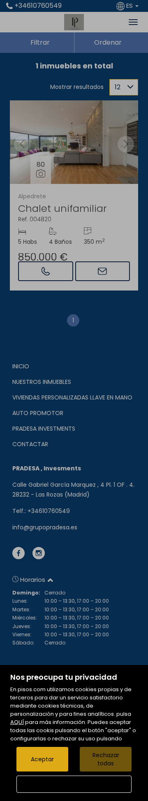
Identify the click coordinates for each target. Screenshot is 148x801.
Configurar (74, 784)
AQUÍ (17, 722)
